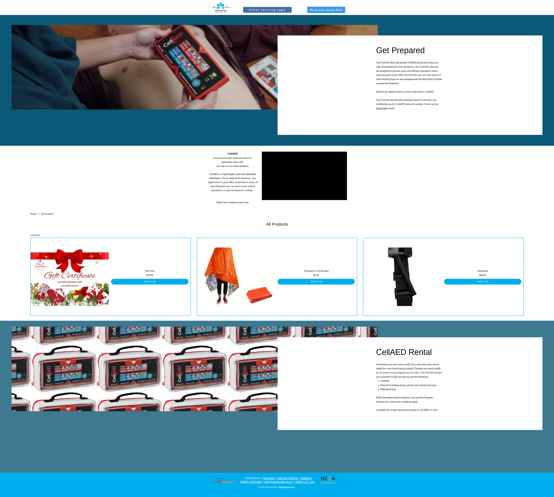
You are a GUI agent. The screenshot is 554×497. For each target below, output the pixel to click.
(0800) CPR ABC (251, 481)
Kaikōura (306, 478)
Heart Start (381, 108)
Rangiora (269, 478)
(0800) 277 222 (305, 481)
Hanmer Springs (287, 478)
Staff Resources (287, 487)
